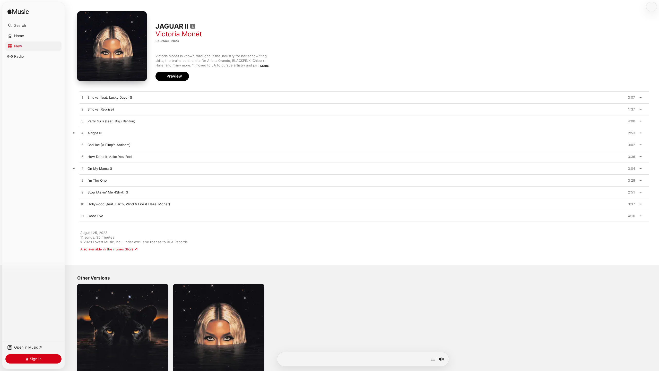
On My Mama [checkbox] (98, 168)
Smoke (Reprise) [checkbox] (101, 109)
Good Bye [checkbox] (95, 216)
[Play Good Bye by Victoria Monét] (82, 216)
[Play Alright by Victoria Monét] (82, 133)
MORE (264, 66)
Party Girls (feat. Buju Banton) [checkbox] (111, 121)
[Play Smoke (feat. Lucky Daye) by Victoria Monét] (82, 97)
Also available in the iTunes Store (107, 249)
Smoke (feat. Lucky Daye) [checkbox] (108, 97)
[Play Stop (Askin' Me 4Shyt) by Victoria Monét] (82, 192)
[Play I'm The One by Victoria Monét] (82, 180)
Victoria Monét (178, 34)
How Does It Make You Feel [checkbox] (110, 157)
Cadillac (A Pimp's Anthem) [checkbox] (109, 145)
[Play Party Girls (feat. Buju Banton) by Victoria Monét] (82, 121)
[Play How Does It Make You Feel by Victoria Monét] (82, 157)
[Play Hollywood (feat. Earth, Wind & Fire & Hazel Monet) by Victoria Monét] (82, 204)
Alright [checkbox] (93, 133)
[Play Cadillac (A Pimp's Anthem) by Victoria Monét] (82, 145)
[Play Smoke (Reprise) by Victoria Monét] (82, 109)
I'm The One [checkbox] (97, 180)
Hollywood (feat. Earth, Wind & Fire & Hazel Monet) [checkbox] (129, 204)
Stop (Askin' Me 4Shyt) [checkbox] (106, 192)
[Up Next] (433, 359)
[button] (33, 25)
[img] (18, 12)
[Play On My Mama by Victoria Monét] (82, 168)
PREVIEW (629, 97)
